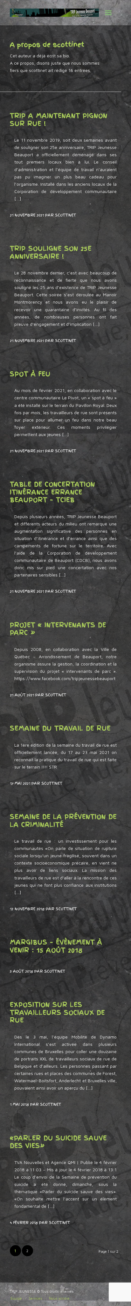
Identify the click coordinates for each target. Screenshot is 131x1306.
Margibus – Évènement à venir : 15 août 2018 (56, 946)
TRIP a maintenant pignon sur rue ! (58, 119)
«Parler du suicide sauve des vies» (58, 1142)
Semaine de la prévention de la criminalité (63, 820)
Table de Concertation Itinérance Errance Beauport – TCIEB (52, 492)
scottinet (65, 215)
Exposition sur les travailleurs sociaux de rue (57, 1012)
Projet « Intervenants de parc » (58, 629)
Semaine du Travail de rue (60, 728)
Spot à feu (30, 374)
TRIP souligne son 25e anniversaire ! (51, 252)
